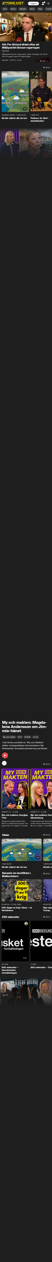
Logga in (33, 3)
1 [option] (4, 763)
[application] (26, 26)
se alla (46, 67)
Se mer (43, 61)
